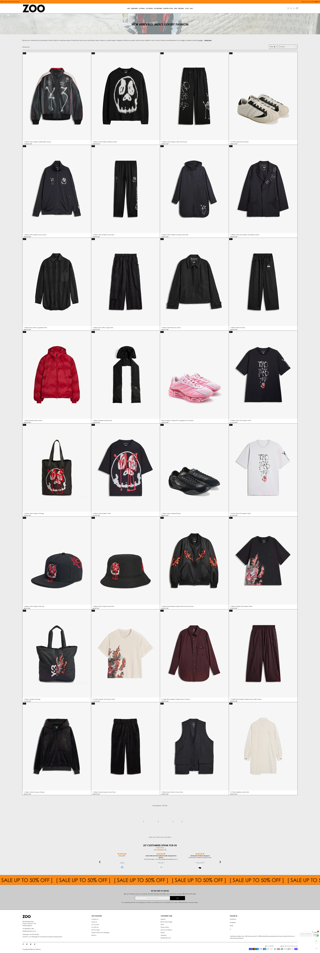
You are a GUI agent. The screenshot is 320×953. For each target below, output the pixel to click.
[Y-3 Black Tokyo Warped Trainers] (194, 468)
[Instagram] (27, 944)
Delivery (163, 919)
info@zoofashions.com (29, 931)
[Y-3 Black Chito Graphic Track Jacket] (56, 189)
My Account (95, 924)
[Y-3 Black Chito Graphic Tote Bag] (56, 468)
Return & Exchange (166, 922)
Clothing (142, 8)
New (128, 8)
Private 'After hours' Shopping (100, 932)
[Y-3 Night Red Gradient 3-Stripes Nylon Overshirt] (194, 653)
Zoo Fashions (37, 949)
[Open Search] (291, 8)
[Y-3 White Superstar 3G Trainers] (263, 96)
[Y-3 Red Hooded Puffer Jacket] (56, 375)
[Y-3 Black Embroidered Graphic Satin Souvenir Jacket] (194, 560)
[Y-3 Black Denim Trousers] (263, 282)
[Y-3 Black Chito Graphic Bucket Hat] (125, 560)
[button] (100, 862)
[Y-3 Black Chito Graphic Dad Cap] (56, 560)
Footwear (149, 8)
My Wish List (95, 927)
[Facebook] (23, 944)
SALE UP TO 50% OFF (41, 880)
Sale (191, 8)
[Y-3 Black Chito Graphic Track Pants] (125, 189)
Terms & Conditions (166, 930)
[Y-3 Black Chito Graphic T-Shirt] (125, 468)
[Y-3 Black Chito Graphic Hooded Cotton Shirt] (194, 189)
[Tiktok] (31, 944)
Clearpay (163, 935)
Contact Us (95, 919)
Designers (134, 8)
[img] (160, 848)
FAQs (162, 924)
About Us (94, 922)
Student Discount (166, 938)
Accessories (158, 8)
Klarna (162, 932)
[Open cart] (297, 8)
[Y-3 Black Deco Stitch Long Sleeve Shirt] (56, 282)
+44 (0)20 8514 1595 (28, 928)
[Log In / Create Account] (294, 8)
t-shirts (183, 40)
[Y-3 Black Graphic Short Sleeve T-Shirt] (263, 560)
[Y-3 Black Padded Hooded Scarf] (125, 375)
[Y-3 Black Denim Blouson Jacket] (194, 282)
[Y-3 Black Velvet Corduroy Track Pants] (125, 746)
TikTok (231, 926)
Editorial (181, 8)
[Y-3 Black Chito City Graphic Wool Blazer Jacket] (263, 189)
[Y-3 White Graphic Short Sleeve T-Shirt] (125, 653)
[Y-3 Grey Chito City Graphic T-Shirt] (263, 468)
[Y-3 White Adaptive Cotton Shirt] (263, 746)
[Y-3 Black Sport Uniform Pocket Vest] (194, 746)
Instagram (233, 922)
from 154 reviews (159, 850)
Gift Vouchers (96, 930)
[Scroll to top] (316, 948)
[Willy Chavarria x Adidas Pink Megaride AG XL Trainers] (194, 375)
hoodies (200, 40)
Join (177, 898)
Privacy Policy (165, 927)
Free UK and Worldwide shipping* (13, 1)
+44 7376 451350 (34, 934)
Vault (187, 8)
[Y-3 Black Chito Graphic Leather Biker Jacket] (56, 96)
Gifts (175, 8)
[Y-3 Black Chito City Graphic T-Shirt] (263, 375)
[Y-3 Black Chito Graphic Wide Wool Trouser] (194, 96)
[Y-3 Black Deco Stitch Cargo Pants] (125, 282)
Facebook (233, 919)
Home (150, 837)
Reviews (94, 935)
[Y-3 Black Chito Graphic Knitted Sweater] (125, 96)
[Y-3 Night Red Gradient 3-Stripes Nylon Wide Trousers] (263, 653)
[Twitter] (35, 944)
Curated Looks (168, 8)
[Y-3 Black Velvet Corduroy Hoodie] (56, 746)
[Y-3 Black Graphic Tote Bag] (56, 653)
